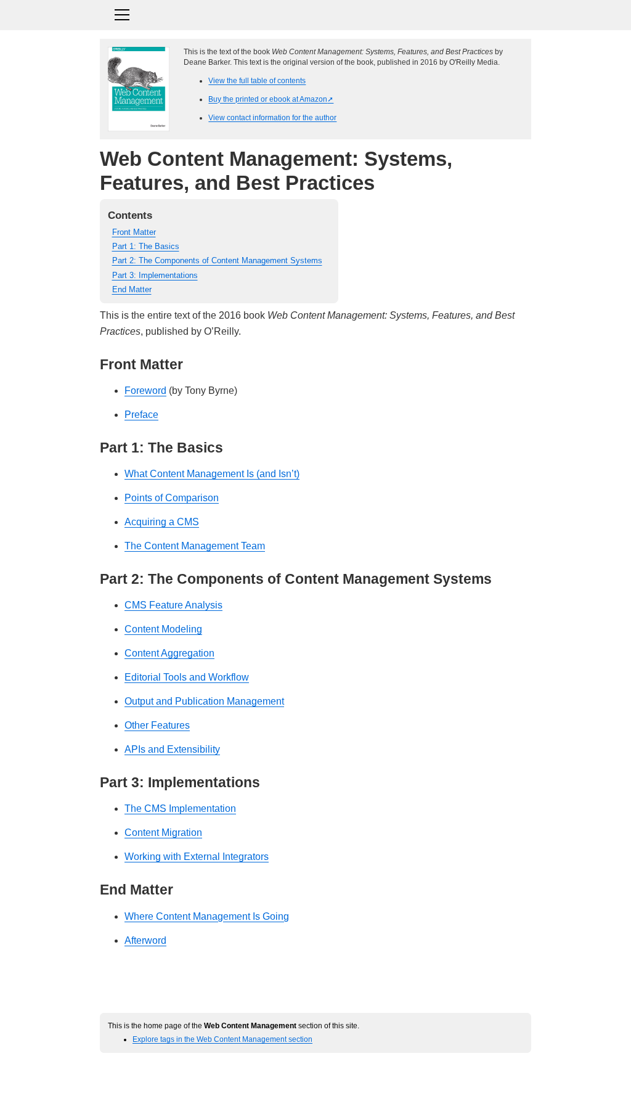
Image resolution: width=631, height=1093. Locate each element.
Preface (141, 414)
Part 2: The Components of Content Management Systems (217, 260)
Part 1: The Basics (145, 246)
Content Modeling (163, 629)
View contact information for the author (272, 117)
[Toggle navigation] (315, 13)
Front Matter (134, 232)
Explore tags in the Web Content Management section (222, 1039)
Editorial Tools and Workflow (186, 677)
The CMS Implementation (180, 808)
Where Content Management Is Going (206, 916)
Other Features (157, 725)
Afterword (145, 940)
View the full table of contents (257, 80)
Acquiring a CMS (161, 522)
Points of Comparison (171, 498)
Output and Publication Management (204, 701)
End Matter (132, 289)
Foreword (145, 390)
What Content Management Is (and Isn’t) (211, 474)
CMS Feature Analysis (173, 605)
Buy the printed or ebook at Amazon (267, 99)
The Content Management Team (194, 546)
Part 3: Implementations (155, 275)
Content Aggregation (169, 653)
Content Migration (163, 832)
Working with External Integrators (196, 856)
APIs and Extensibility (172, 749)
